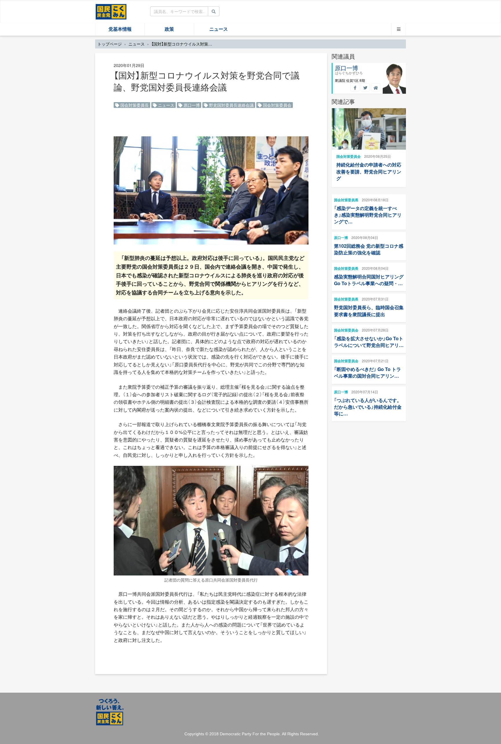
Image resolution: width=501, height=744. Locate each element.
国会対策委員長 (134, 105)
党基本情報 (120, 29)
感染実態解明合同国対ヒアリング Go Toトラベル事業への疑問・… (369, 280)
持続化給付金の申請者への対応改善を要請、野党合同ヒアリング (368, 171)
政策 (169, 29)
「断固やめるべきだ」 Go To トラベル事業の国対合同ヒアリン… (367, 372)
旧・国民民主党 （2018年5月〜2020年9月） (111, 11)
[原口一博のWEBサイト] (375, 87)
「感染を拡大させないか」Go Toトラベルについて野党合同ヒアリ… (369, 341)
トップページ (109, 44)
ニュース (218, 29)
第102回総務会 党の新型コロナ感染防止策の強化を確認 (368, 249)
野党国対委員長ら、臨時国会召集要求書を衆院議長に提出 (369, 310)
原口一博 (191, 105)
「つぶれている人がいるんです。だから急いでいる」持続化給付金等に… (368, 407)
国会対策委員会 (276, 105)
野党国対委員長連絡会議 (231, 105)
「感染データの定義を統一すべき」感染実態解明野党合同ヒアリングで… (368, 215)
